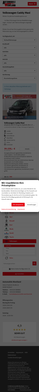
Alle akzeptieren (18, 205)
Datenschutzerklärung (9, 209)
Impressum (21, 209)
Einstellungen (31, 205)
